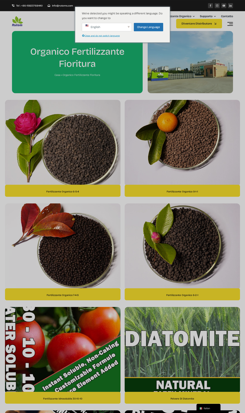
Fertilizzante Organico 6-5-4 (62, 191)
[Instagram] (217, 5)
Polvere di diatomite (182, 398)
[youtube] (223, 5)
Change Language (148, 27)
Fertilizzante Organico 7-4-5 (63, 295)
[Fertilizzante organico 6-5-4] (62, 102)
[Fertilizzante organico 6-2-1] (182, 205)
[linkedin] (230, 5)
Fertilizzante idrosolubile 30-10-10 (62, 398)
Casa (57, 75)
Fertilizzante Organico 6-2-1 (182, 295)
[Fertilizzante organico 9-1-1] (182, 102)
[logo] (28, 17)
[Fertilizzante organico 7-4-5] (62, 205)
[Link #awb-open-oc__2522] (230, 24)
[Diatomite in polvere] (182, 309)
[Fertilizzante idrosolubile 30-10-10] (62, 309)
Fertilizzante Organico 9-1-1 (182, 191)
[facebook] (210, 5)
